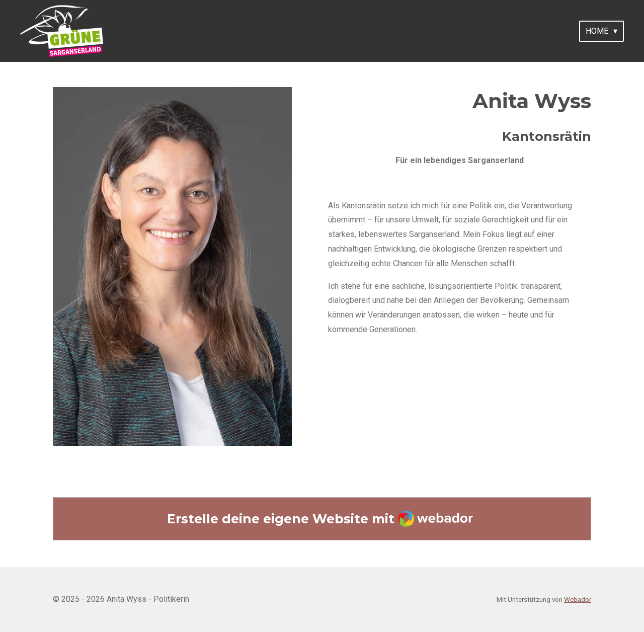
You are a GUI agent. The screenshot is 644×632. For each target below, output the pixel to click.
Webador (577, 599)
